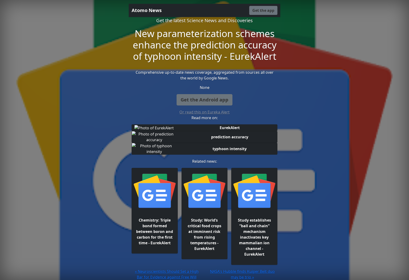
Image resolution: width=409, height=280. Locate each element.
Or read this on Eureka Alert (204, 112)
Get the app (263, 10)
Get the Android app (204, 99)
